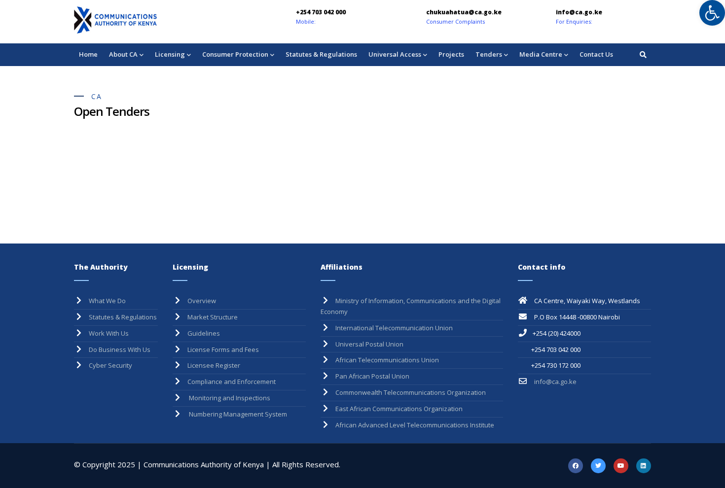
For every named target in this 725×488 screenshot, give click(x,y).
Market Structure (212, 317)
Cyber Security (110, 365)
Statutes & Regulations (321, 54)
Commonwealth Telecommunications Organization (410, 392)
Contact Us (596, 54)
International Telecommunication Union (394, 327)
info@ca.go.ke (555, 381)
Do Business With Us (119, 349)
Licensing (170, 54)
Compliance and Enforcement (231, 381)
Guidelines (203, 333)
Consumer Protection (235, 54)
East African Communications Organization (399, 408)
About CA (123, 54)
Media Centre (540, 54)
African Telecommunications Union (387, 359)
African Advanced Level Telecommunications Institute (414, 424)
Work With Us (109, 333)
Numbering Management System (237, 414)
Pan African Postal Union (372, 376)
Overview (201, 300)
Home (88, 54)
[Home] (143, 19)
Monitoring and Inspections (228, 397)
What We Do (107, 300)
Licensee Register (213, 365)
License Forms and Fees (223, 349)
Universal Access (394, 54)
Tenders (488, 54)
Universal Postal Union (369, 344)
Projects (451, 54)
